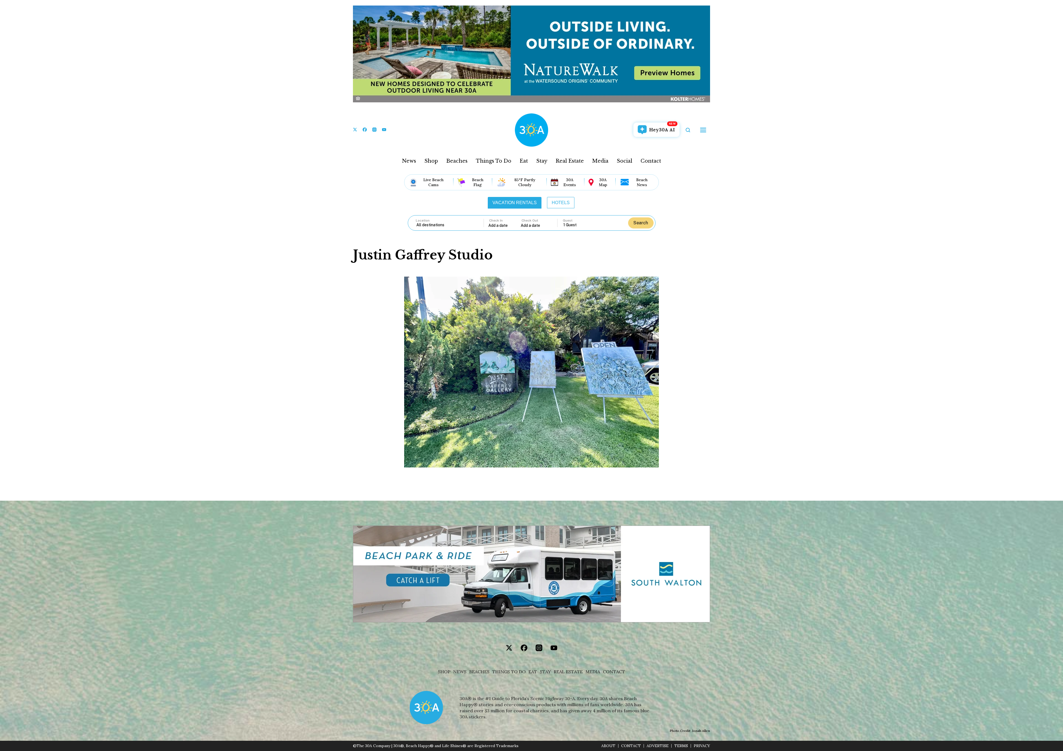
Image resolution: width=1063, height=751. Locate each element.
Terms (681, 746)
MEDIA (592, 671)
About (608, 746)
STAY (545, 671)
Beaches (457, 161)
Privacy (702, 746)
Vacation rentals (514, 202)
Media (600, 161)
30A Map (603, 182)
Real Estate (570, 161)
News (409, 161)
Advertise (658, 746)
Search (640, 222)
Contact (651, 161)
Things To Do (493, 161)
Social (624, 161)
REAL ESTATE (568, 671)
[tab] (514, 203)
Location (423, 220)
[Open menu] (703, 130)
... (504, 225)
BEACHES (479, 671)
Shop (431, 161)
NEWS (459, 671)
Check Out (530, 220)
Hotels (561, 202)
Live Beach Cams (433, 182)
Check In (496, 220)
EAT (532, 671)
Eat (524, 161)
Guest (567, 220)
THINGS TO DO (509, 671)
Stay (541, 161)
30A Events (569, 182)
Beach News (641, 182)
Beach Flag (477, 182)
